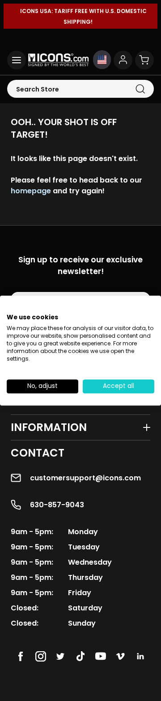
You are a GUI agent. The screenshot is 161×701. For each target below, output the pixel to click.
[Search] (140, 89)
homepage (31, 191)
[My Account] (123, 60)
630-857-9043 (57, 505)
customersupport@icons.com (85, 478)
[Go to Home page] (58, 59)
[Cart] (144, 60)
